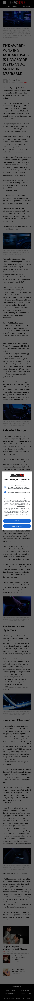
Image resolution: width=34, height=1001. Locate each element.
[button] (17, 496)
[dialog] (17, 500)
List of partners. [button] (21, 506)
